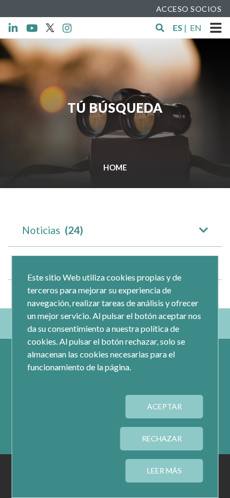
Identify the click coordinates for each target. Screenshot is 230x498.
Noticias (52, 230)
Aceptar (164, 406)
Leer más (164, 470)
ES (177, 27)
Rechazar (162, 438)
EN (196, 27)
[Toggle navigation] (215, 27)
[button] (160, 28)
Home (115, 167)
